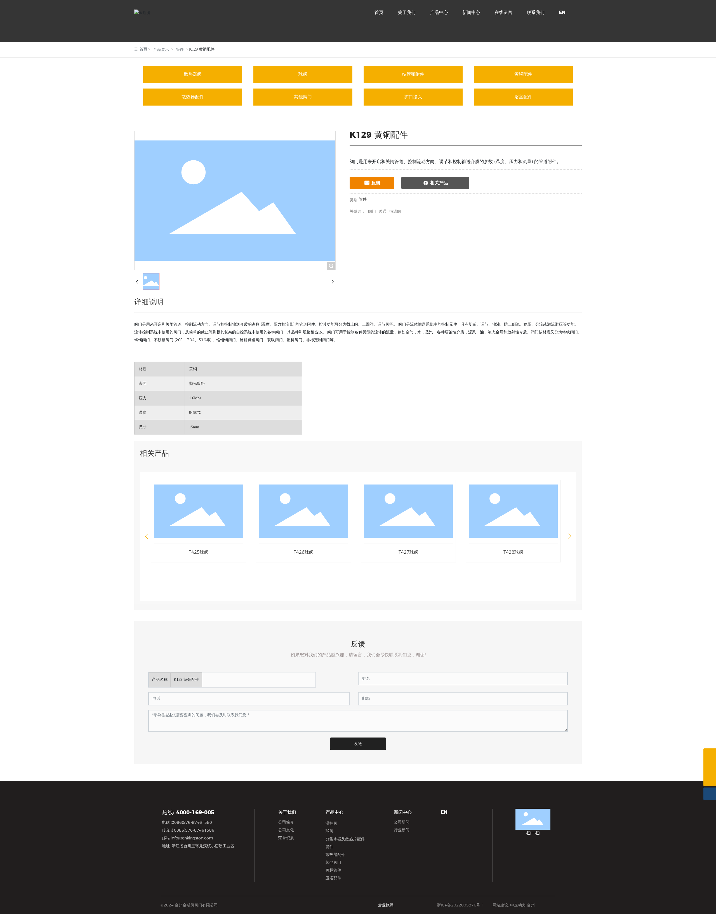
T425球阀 (199, 552)
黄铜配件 (523, 74)
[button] (146, 536)
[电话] (709, 754)
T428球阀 (513, 552)
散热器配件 (193, 96)
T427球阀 (408, 552)
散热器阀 (193, 74)
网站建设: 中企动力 (509, 905)
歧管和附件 (413, 74)
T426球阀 (304, 552)
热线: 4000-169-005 (188, 812)
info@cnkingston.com (192, 838)
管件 (180, 49)
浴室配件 (523, 96)
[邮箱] (709, 767)
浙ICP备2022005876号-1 (460, 905)
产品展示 (161, 49)
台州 (531, 905)
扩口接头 (413, 96)
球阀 (302, 74)
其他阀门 (303, 96)
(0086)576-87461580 (191, 822)
